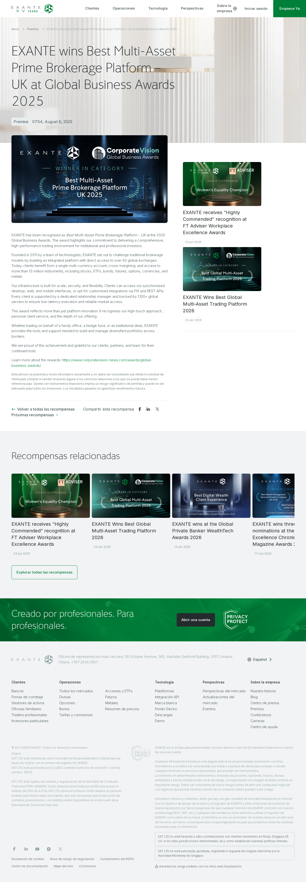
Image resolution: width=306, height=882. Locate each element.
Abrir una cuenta (195, 619)
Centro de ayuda (264, 727)
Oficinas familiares (26, 709)
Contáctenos (261, 715)
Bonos (64, 709)
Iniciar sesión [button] (256, 8)
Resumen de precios (122, 709)
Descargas (164, 715)
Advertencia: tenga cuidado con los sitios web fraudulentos (200, 866)
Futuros (111, 697)
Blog (254, 697)
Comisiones (87, 866)
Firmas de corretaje (27, 697)
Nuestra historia (263, 691)
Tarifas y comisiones (76, 715)
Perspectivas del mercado (224, 691)
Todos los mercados (76, 691)
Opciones (67, 703)
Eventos (209, 709)
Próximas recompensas (32, 414)
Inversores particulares (30, 721)
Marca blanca (166, 703)
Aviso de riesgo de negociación (72, 859)
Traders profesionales (29, 715)
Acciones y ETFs (118, 691)
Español (260, 659)
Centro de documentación (29, 866)
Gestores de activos (27, 703)
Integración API (167, 697)
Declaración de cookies (27, 859)
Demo (160, 721)
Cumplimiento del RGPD (117, 859)
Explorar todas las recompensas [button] (44, 572)
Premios (257, 709)
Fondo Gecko (166, 709)
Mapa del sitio (63, 866)
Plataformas (164, 691)
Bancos (17, 691)
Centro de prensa (265, 703)
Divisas (65, 697)
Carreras (258, 721)
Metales (111, 703)
